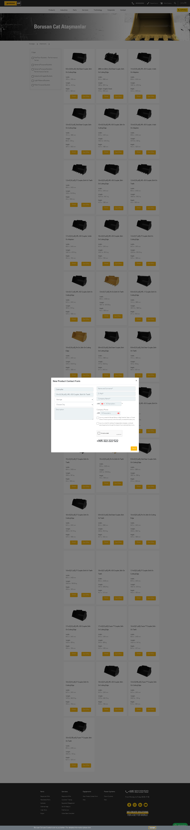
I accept (152, 828)
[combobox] (102, 404)
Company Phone (102, 410)
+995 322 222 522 (107, 441)
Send (134, 448)
